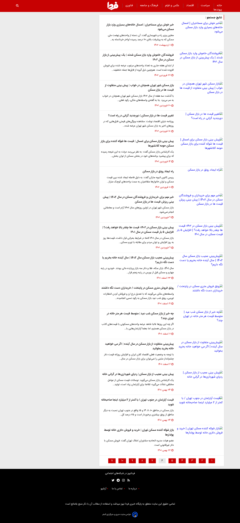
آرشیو (103, 489)
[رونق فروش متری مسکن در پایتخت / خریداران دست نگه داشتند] (200, 288)
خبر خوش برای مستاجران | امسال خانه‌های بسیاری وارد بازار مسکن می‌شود (140, 27)
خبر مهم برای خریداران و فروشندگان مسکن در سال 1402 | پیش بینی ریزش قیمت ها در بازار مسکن (138, 199)
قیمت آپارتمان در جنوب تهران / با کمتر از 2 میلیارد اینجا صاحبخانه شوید (137, 402)
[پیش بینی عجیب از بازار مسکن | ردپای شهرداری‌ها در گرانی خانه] (200, 375)
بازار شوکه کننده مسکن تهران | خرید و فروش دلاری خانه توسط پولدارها (139, 432)
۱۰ (122, 460)
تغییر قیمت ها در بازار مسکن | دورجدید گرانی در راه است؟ (141, 115)
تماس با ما (117, 489)
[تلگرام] (117, 480)
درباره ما (133, 489)
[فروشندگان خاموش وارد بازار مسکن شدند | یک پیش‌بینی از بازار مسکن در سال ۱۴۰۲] (200, 57)
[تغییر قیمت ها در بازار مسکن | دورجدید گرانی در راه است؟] (200, 116)
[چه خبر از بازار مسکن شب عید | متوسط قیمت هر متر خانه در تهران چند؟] (200, 316)
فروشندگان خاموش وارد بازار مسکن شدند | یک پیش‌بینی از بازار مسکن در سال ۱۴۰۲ (138, 57)
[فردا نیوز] (113, 5)
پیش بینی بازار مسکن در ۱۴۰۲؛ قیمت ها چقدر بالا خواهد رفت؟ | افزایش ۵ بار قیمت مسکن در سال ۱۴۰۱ (138, 230)
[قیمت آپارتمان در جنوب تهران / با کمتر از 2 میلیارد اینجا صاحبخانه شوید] (200, 400)
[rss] (127, 480)
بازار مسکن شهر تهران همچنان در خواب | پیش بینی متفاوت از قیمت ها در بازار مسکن (139, 87)
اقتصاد (190, 5)
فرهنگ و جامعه (149, 5)
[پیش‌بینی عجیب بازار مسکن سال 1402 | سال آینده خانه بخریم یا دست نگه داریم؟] (200, 260)
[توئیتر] (112, 480)
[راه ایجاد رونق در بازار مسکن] (200, 170)
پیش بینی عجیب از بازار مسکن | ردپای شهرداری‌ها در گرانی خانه (138, 374)
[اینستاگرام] (122, 480)
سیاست (206, 5)
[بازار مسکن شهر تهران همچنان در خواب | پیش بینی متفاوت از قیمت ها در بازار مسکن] (200, 88)
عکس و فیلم (172, 5)
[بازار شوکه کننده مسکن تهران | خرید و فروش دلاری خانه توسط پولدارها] (200, 431)
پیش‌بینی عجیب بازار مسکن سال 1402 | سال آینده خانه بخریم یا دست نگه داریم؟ (138, 260)
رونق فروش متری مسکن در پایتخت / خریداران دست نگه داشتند (137, 288)
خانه (219, 5)
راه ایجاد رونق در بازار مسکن (158, 171)
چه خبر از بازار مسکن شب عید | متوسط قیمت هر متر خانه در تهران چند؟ (140, 316)
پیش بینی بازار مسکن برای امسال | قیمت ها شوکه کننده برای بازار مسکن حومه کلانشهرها (137, 143)
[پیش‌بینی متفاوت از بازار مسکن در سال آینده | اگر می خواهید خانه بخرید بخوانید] (200, 346)
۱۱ (112, 460)
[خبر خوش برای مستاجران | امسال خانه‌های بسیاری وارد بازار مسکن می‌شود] (200, 27)
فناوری (129, 5)
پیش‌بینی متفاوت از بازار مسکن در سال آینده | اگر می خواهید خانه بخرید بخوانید (139, 346)
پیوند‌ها (217, 9)
